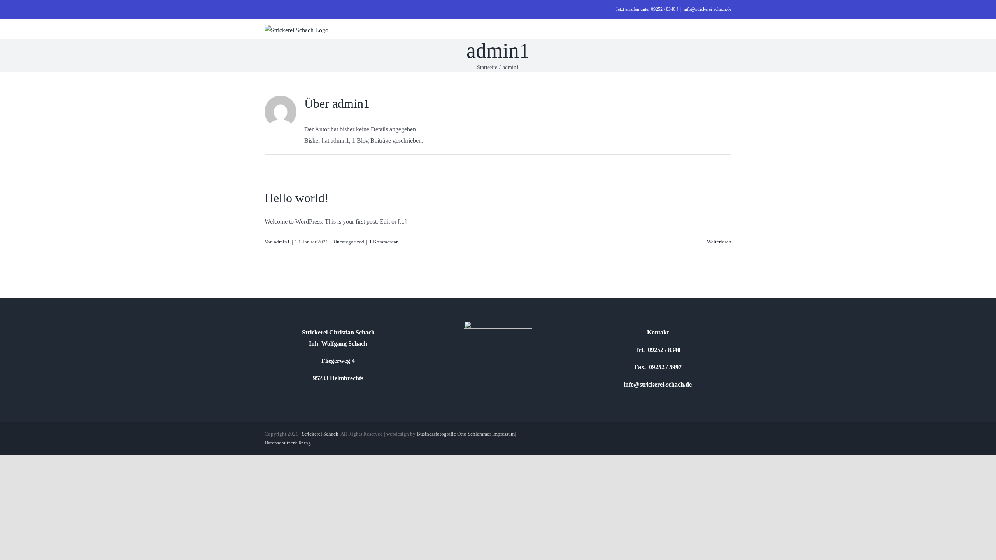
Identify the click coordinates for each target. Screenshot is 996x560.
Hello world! (297, 198)
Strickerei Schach (320, 434)
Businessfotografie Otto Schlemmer (454, 434)
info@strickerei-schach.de (707, 9)
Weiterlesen (719, 242)
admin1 (282, 242)
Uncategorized (348, 242)
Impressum (503, 434)
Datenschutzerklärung (288, 443)
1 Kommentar (383, 242)
